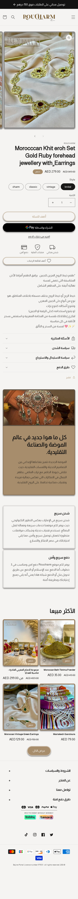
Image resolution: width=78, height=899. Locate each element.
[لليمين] (35, 136)
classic (33, 186)
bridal (68, 186)
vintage (51, 186)
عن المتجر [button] (64, 780)
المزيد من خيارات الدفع (39, 236)
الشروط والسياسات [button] (57, 770)
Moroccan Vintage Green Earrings (21, 734)
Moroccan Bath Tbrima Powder (59, 669)
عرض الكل (39, 750)
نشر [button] (68, 377)
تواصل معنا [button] (63, 789)
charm (16, 186)
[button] (73, 17)
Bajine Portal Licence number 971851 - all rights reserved (36, 865)
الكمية (72, 195)
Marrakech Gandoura (64, 734)
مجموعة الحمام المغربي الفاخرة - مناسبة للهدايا (23, 671)
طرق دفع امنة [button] (61, 799)
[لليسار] (43, 136)
